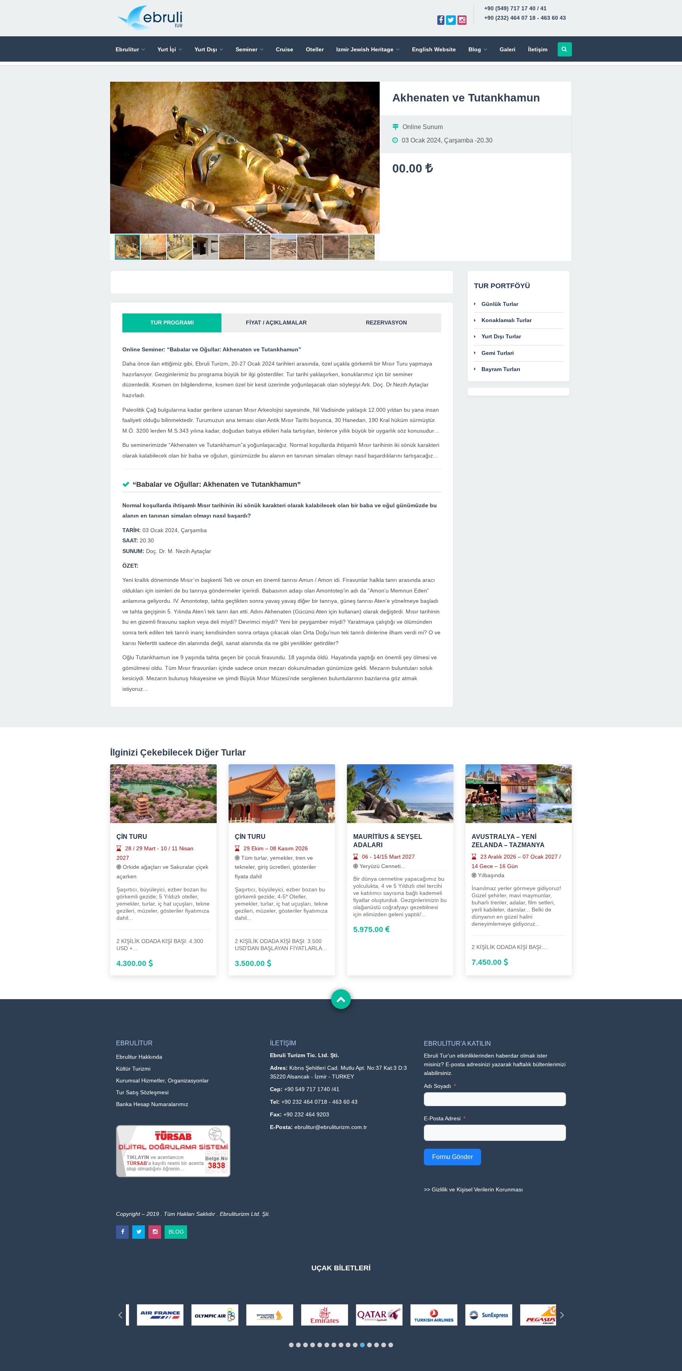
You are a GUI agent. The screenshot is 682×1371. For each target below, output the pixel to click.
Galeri (507, 49)
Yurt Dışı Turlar (501, 336)
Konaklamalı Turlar (507, 320)
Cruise (284, 49)
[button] (372, 89)
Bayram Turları (501, 369)
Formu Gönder (452, 1156)
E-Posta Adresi (442, 1118)
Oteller (315, 49)
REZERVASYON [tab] (386, 322)
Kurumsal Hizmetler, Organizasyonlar (162, 1080)
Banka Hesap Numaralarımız (152, 1104)
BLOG (176, 1230)
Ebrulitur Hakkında (139, 1057)
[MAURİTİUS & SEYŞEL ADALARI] (400, 793)
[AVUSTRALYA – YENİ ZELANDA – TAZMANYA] (518, 793)
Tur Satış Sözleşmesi (142, 1092)
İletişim (537, 49)
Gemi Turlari (498, 353)
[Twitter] (451, 20)
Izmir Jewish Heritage (364, 49)
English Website (434, 49)
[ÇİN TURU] (163, 793)
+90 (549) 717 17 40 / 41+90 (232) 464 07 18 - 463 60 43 (525, 13)
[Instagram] (462, 20)
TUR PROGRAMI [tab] (172, 322)
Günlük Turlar (500, 304)
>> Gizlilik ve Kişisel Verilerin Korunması (473, 1189)
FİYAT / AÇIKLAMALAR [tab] (276, 322)
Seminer (246, 49)
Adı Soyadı (437, 1086)
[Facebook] (440, 20)
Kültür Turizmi (133, 1068)
